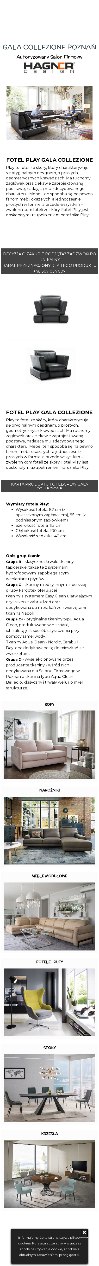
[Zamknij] (84, 1233)
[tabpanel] (49, 59)
